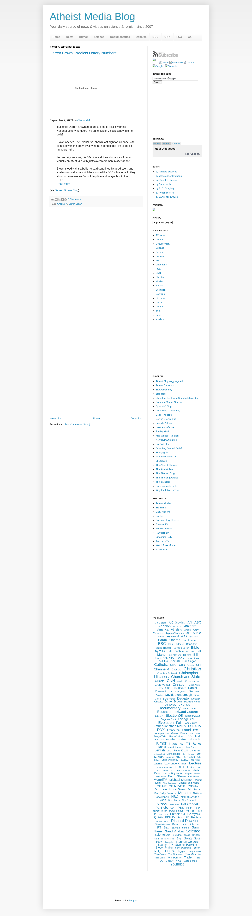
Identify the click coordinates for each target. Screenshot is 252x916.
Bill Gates (190, 651)
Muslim (159, 281)
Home (56, 36)
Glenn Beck (179, 733)
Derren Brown (75, 204)
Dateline (159, 695)
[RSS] (155, 62)
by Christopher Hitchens (169, 176)
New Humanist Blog (166, 439)
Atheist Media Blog (92, 16)
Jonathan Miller (173, 757)
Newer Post (56, 418)
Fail (178, 723)
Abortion (164, 626)
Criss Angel (194, 685)
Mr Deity (194, 789)
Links (190, 767)
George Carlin (162, 733)
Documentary (163, 243)
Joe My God (162, 431)
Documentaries (120, 36)
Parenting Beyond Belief (169, 448)
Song (158, 315)
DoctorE (160, 516)
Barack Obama (169, 640)
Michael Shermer (181, 779)
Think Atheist (163, 481)
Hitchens (160, 298)
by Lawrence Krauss (167, 196)
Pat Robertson (165, 807)
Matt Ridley (193, 776)
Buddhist (163, 661)
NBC (174, 797)
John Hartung (188, 754)
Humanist (195, 739)
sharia (196, 834)
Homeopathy (168, 739)
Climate (159, 681)
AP (188, 633)
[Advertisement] (96, 407)
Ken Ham (184, 760)
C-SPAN (175, 661)
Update (170, 860)
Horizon (182, 739)
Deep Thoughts (164, 414)
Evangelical (186, 719)
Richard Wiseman (162, 824)
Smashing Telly (164, 536)
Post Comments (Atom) (77, 424)
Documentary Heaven (167, 520)
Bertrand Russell (163, 648)
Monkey (161, 785)
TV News (160, 235)
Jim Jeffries (195, 751)
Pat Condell (190, 804)
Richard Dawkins (185, 821)
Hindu (197, 736)
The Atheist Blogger (166, 465)
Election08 (174, 715)
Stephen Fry (165, 844)
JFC (169, 751)
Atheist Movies (163, 503)
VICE (178, 860)
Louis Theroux (182, 770)
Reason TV (183, 817)
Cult (167, 688)
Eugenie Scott (168, 719)
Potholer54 (177, 814)
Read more (63, 183)
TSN (197, 857)
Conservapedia (192, 681)
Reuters (196, 817)
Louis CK (167, 770)
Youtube (177, 864)
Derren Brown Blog (66, 190)
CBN (182, 664)
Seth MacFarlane (181, 835)
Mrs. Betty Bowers (165, 793)
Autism (161, 636)
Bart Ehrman (190, 640)
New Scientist (189, 800)
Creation (179, 684)
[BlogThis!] (56, 199)
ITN (187, 743)
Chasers (176, 669)
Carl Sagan (189, 661)
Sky (179, 838)
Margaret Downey (192, 773)
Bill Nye (187, 655)
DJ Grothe (184, 704)
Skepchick (161, 460)
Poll (166, 814)
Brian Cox (193, 658)
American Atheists (169, 629)
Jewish (159, 285)
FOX (179, 36)
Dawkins (160, 293)
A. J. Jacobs (160, 622)
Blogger (132, 900)
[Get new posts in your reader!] (165, 56)
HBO (188, 736)
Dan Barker (179, 688)
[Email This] (52, 199)
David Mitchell (169, 699)
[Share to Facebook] (62, 199)
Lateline (157, 763)
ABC (197, 622)
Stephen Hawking (186, 844)
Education (164, 712)
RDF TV (170, 817)
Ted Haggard (179, 851)
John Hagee (174, 753)
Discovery (170, 704)
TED (166, 851)
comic (180, 681)
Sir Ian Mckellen (167, 839)
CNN (167, 36)
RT (159, 827)
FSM (195, 730)
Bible (195, 647)
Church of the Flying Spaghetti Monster (177, 398)
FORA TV (194, 726)
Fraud (186, 730)
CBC (173, 664)
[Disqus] (96, 257)
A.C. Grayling (177, 622)
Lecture (160, 256)
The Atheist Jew (164, 469)
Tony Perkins (174, 857)
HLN (156, 740)
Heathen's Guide (165, 427)
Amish (187, 629)
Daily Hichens (163, 511)
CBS (190, 664)
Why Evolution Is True (167, 490)
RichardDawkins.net (166, 456)
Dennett (160, 306)
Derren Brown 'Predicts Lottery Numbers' (83, 53)
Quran (158, 817)
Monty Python (177, 785)
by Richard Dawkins (166, 171)
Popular (176, 144)
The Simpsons (175, 854)
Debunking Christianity (168, 410)
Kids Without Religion (167, 435)
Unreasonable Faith (166, 486)
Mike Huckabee (169, 783)
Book (158, 310)
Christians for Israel (167, 673)
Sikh (156, 838)
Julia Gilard (189, 757)
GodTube (195, 733)
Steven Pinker (164, 847)
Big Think (161, 507)
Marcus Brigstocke (173, 773)
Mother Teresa (177, 789)
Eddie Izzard (189, 708)
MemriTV (160, 779)
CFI (198, 664)
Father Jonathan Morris (170, 726)
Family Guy (190, 722)
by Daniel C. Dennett (167, 180)
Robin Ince (194, 824)
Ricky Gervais (179, 824)
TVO (160, 860)
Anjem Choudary (175, 633)
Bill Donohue (176, 651)
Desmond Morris (192, 702)
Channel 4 (83, 120)
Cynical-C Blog (164, 406)
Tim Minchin (193, 854)
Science (99, 36)
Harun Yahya (176, 736)
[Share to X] (59, 199)
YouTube (160, 319)
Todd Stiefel (160, 858)
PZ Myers (193, 814)
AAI (190, 622)
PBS (181, 807)
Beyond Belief (181, 647)
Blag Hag (161, 393)
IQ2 (181, 744)
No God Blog (163, 444)
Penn (189, 807)
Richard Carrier (162, 821)
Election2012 (192, 715)
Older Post (136, 418)
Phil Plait (189, 810)
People (157, 144)
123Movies (161, 549)
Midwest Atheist (164, 528)
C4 (189, 36)
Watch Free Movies (166, 545)
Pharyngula (162, 452)
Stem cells (169, 842)
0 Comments (74, 199)
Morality (193, 785)
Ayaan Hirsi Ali (177, 636)
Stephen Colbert (187, 841)
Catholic (161, 664)
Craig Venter (162, 684)
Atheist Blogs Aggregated (169, 381)
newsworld (174, 805)
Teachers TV (162, 541)
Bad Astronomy (164, 389)
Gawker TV (162, 524)
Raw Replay (162, 532)
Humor (83, 36)
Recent (166, 144)
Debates (141, 36)
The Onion (160, 854)
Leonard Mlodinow (164, 768)
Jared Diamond (175, 747)
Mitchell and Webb (188, 782)
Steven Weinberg (183, 848)
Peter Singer (176, 810)
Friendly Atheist (164, 423)
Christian (160, 277)
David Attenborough (178, 694)
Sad (166, 827)
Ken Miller (195, 760)
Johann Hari (159, 754)
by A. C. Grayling (165, 188)
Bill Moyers (175, 654)
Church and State (185, 677)
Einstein (159, 716)
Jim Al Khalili (180, 750)
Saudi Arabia (174, 831)
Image (173, 743)
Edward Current (186, 712)
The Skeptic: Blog (165, 473)
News (69, 36)
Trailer (188, 857)
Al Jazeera (188, 626)
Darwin (194, 691)
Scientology (163, 834)
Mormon (161, 789)
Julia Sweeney (170, 759)
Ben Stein (191, 644)
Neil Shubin (174, 800)
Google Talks (160, 736)
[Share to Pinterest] (65, 199)
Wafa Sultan (190, 860)
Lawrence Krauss (175, 763)
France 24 (173, 730)
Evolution (161, 289)
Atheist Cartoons (165, 385)
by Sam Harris (163, 184)
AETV (175, 626)
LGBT (180, 767)
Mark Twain (161, 776)
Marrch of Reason (177, 776)
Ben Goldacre (176, 644)
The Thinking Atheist (167, 477)
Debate (160, 252)
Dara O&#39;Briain (177, 691)
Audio (197, 633)
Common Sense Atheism (169, 402)
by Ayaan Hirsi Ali (165, 192)
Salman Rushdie (180, 827)
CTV (161, 688)
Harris (159, 302)
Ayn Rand (193, 637)
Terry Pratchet (195, 851)
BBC (155, 36)
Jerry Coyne (191, 747)
